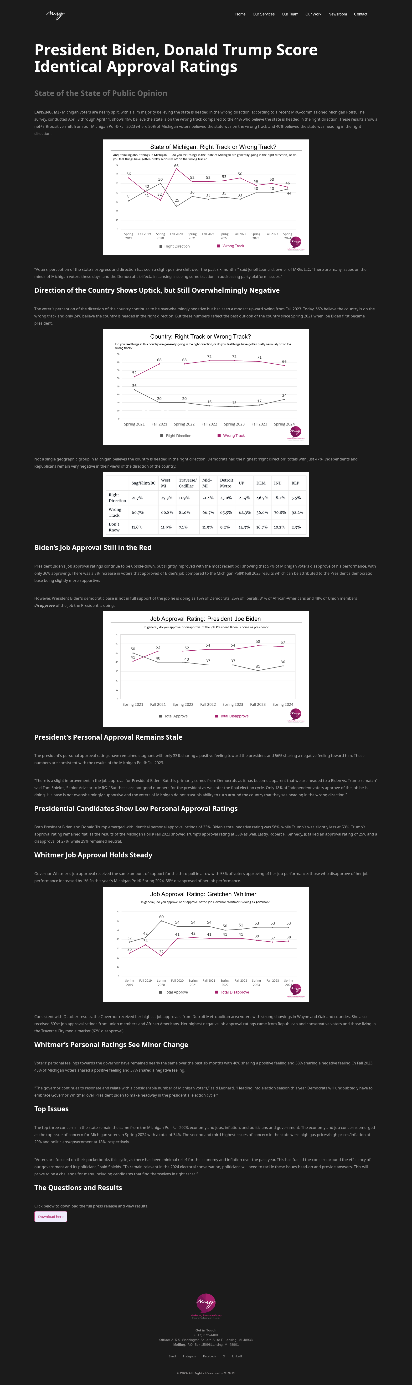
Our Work (313, 14)
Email (172, 1356)
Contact (360, 14)
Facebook (209, 1356)
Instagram (189, 1356)
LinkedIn (237, 1356)
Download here (50, 1216)
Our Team (290, 14)
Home (240, 14)
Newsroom (338, 14)
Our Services (264, 14)
